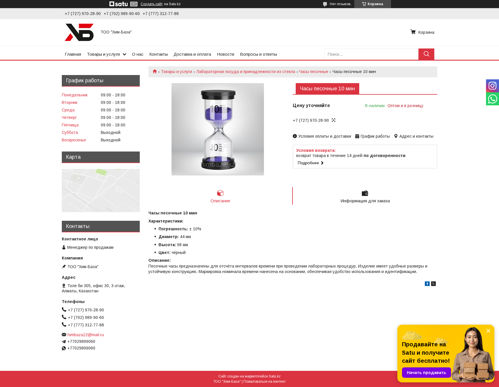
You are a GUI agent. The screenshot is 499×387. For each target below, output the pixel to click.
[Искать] (426, 54)
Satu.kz (275, 376)
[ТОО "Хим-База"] (79, 32)
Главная (73, 54)
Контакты (158, 54)
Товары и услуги (103, 54)
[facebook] (427, 284)
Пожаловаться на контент (264, 381)
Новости (225, 54)
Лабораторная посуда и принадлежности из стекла (245, 71)
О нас (138, 54)
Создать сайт (152, 4)
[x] (433, 284)
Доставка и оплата (192, 54)
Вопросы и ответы (258, 54)
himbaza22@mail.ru (86, 334)
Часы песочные (313, 71)
